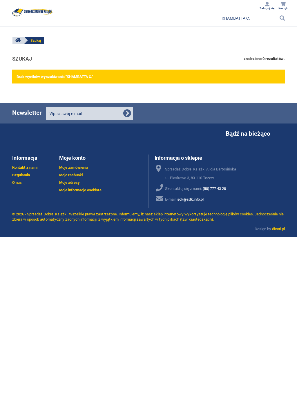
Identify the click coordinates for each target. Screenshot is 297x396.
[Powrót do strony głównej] (17, 40)
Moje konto (72, 157)
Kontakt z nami (24, 167)
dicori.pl (278, 228)
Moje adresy (69, 182)
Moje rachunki (71, 174)
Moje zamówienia (73, 167)
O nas (17, 182)
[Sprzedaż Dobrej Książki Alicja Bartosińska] (32, 12)
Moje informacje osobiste (80, 189)
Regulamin (21, 174)
